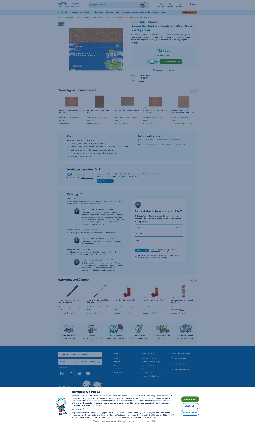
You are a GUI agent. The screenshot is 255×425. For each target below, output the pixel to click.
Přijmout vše (190, 399)
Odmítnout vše (190, 413)
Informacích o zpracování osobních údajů (138, 421)
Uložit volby (190, 406)
